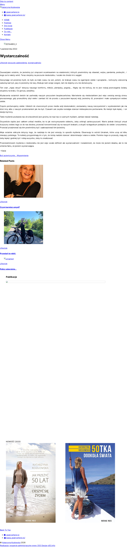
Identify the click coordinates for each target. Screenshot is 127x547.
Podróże (7, 23)
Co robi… (8, 31)
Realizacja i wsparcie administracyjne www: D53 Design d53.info (27, 545)
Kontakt (7, 34)
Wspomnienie (22, 155)
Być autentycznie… (8, 155)
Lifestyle (3, 63)
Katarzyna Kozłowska (11, 542)
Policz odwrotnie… (8, 269)
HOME (6, 20)
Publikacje (8, 29)
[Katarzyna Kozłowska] (10, 7)
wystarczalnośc (34, 63)
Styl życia (8, 26)
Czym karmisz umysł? (10, 207)
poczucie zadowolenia (17, 63)
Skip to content (6, 1)
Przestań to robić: (8, 253)
